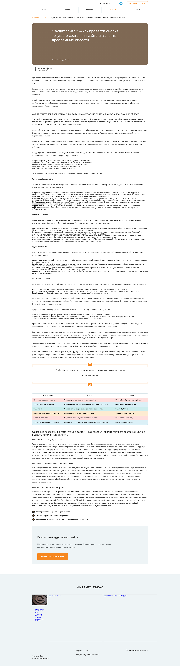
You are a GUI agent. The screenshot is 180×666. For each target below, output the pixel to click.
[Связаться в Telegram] (120, 3)
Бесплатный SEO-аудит (137, 3)
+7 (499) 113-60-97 (83, 651)
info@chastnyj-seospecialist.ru (87, 655)
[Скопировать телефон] (113, 3)
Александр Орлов (63, 60)
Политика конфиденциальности (137, 650)
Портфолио (90, 10)
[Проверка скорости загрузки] (130, 618)
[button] (146, 70)
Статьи (113, 10)
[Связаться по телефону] (173, 491)
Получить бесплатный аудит (53, 556)
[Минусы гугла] (75, 618)
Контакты (136, 10)
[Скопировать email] (100, 654)
